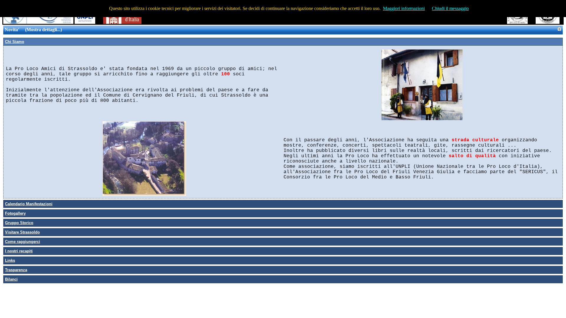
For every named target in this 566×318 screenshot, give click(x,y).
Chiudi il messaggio (450, 8)
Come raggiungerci (22, 241)
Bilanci (11, 279)
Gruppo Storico (19, 223)
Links (10, 260)
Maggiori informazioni (404, 8)
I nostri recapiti (19, 251)
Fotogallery (15, 213)
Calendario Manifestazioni (28, 204)
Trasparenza (16, 270)
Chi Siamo (14, 41)
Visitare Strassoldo (22, 232)
